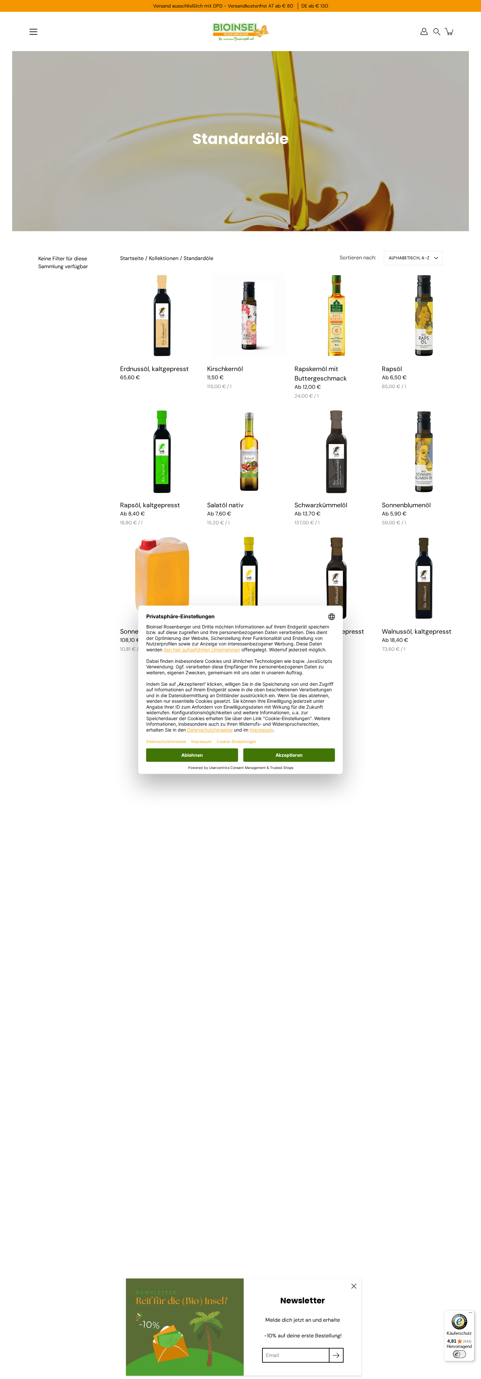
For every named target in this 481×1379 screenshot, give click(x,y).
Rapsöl (392, 369)
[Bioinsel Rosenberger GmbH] (240, 31)
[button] (436, 31)
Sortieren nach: (358, 257)
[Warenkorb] (449, 31)
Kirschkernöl (225, 369)
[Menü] (33, 32)
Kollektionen (163, 258)
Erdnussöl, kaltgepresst (154, 369)
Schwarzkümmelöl (320, 505)
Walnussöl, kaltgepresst (417, 631)
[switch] (459, 1354)
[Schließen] (354, 1286)
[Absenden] (336, 1355)
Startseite (132, 258)
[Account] (424, 31)
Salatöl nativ (225, 505)
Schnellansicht (162, 315)
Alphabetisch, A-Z (409, 258)
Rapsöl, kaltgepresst (150, 505)
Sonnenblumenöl (406, 505)
